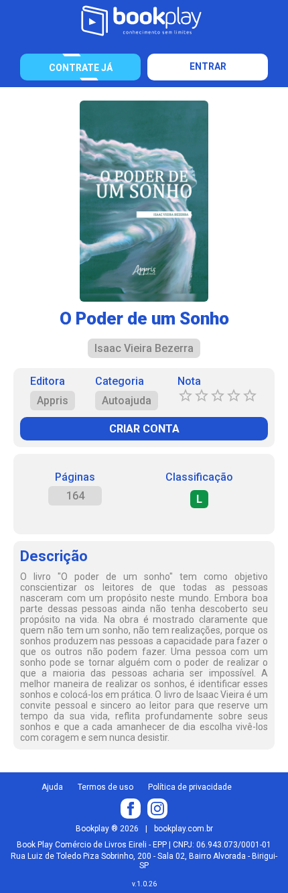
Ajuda (52, 787)
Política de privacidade (190, 787)
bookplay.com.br (183, 828)
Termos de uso (105, 787)
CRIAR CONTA (144, 428)
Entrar (208, 66)
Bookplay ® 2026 (107, 828)
